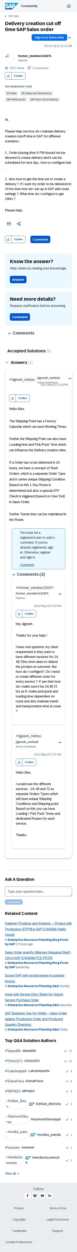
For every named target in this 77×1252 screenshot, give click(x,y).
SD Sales (11, 93)
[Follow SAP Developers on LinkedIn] (49, 1195)
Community (29, 6)
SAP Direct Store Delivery (44, 99)
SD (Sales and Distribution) (36, 93)
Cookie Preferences (19, 1242)
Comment (40, 239)
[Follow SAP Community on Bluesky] (35, 1195)
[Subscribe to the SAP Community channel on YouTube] (42, 1195)
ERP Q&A (14, 16)
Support (57, 1230)
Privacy (19, 1208)
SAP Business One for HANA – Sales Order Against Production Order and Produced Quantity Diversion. (36, 1019)
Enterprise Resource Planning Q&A (33, 986)
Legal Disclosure (58, 1219)
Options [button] (69, 37)
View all (10, 1173)
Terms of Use (57, 1208)
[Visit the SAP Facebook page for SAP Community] (27, 1195)
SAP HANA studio (16, 99)
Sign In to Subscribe (49, 37)
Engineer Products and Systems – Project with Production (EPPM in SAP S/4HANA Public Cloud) (38, 929)
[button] (8, 76)
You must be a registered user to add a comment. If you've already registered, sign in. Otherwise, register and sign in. (37, 545)
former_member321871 (34, 56)
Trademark (19, 1230)
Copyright (19, 1219)
